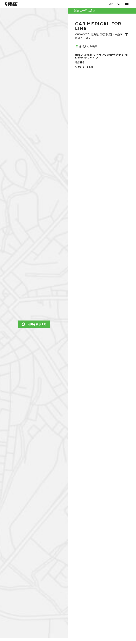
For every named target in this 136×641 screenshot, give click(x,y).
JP (111, 4)
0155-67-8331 (84, 66)
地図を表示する (37, 324)
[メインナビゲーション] (127, 4)
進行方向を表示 (88, 46)
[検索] (119, 4)
